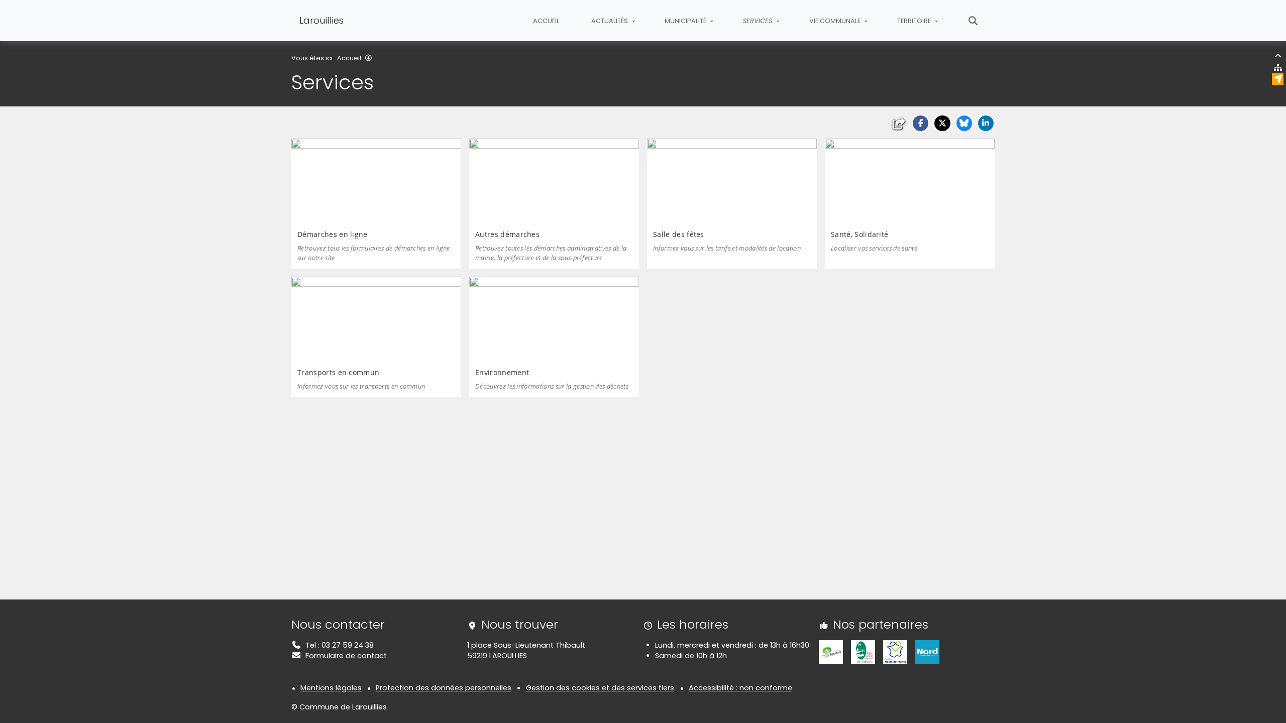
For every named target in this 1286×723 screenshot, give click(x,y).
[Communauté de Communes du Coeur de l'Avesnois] (831, 652)
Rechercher (973, 20)
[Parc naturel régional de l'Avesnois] (863, 652)
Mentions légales (331, 688)
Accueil (546, 21)
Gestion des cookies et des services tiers (600, 688)
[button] (920, 123)
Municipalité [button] (686, 21)
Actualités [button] (610, 21)
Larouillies (321, 20)
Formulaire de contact (346, 656)
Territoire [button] (914, 21)
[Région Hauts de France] (895, 652)
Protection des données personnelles (443, 688)
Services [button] (758, 21)
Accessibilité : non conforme (740, 688)
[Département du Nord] (927, 652)
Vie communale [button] (835, 21)
